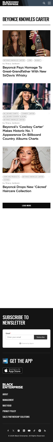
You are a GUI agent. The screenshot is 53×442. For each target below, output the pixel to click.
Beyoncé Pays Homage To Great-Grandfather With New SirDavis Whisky (24, 71)
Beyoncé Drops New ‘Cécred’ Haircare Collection (25, 189)
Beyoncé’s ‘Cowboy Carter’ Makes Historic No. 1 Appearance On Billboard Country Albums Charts (23, 133)
